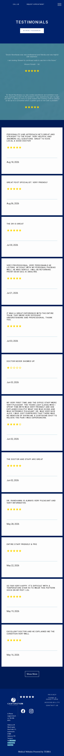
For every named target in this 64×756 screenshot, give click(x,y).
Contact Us (52, 705)
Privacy (52, 694)
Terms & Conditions (52, 698)
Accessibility (52, 702)
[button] (60, 5)
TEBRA (47, 752)
